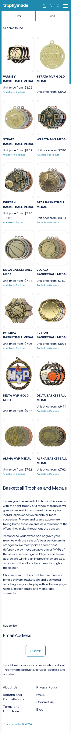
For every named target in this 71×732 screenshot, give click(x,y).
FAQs (40, 694)
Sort (52, 15)
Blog (39, 709)
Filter (18, 15)
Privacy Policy (47, 687)
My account (44, 5)
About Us (10, 687)
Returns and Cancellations (13, 696)
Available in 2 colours (48, 154)
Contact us (45, 702)
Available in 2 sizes (13, 222)
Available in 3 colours (14, 91)
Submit (35, 651)
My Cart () (51, 6)
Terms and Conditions (11, 708)
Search (58, 5)
